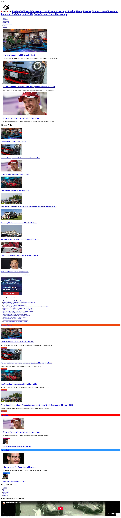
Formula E (6, 21)
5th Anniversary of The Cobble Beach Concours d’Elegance (19, 239)
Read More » (4, 348)
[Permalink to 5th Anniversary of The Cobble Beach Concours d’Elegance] (11, 236)
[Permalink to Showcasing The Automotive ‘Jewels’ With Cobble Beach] (11, 220)
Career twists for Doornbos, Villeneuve (19, 467)
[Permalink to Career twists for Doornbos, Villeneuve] (13, 463)
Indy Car (5, 495)
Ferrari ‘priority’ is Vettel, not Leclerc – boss (21, 118)
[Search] (1, 1)
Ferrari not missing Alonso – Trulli (14, 481)
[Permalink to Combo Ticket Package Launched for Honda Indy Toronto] (11, 252)
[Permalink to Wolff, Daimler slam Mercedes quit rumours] (11, 268)
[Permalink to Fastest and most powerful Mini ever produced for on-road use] (11, 154)
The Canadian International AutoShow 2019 (15, 190)
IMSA (5, 494)
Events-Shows (6, 325)
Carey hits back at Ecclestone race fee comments (15, 320)
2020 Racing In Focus (7, 516)
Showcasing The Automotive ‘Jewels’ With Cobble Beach (19, 223)
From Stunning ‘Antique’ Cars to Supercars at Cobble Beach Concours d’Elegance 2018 (28, 207)
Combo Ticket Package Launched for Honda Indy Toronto (19, 255)
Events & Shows (7, 24)
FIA (4, 489)
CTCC (5, 488)
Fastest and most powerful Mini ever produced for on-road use (29, 87)
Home (4, 18)
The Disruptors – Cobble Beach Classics (19, 55)
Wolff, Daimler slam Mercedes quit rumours (14, 272)
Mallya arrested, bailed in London (12, 318)
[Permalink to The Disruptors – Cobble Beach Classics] (11, 138)
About (5, 25)
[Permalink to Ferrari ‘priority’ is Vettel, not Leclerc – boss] (11, 171)
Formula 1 (6, 19)
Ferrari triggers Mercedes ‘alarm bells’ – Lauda (15, 314)
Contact (5, 27)
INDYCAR (6, 22)
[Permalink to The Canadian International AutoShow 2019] (11, 187)
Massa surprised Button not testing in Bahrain (15, 321)
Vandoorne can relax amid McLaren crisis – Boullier (16, 315)
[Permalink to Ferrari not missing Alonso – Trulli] (5, 478)
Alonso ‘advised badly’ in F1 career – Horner (14, 317)
